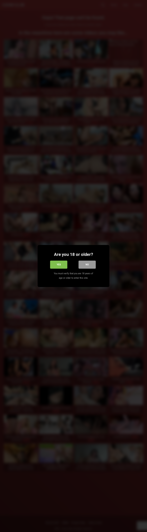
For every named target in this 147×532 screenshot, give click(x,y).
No (87, 264)
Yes (59, 264)
